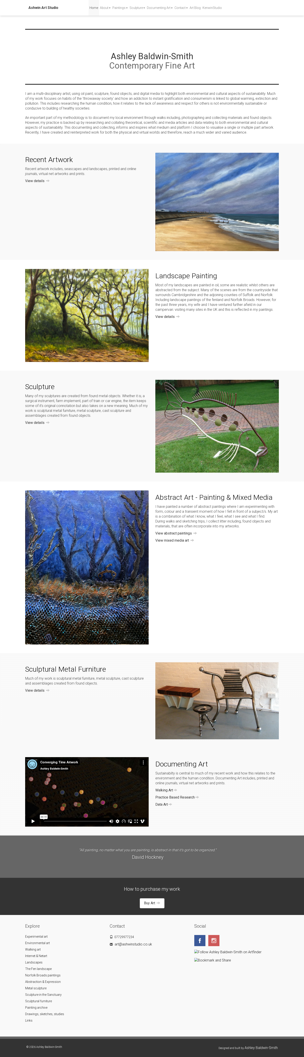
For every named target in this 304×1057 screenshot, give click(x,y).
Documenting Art (158, 8)
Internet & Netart (36, 956)
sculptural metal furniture (56, 411)
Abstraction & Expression (43, 982)
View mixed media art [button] (172, 540)
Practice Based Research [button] (175, 797)
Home (93, 8)
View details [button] (35, 181)
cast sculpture (113, 411)
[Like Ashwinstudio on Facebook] (201, 940)
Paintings (119, 8)
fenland (217, 300)
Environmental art (37, 943)
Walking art (33, 949)
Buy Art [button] (150, 903)
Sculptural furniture (38, 1001)
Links (28, 1020)
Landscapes (34, 962)
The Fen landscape (38, 969)
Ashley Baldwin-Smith (261, 1048)
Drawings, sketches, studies (44, 1014)
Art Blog (195, 8)
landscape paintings (185, 300)
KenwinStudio (212, 8)
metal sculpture (89, 411)
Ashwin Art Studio (43, 8)
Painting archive (36, 1007)
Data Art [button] (161, 804)
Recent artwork (37, 169)
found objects (79, 415)
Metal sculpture (36, 988)
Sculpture (136, 8)
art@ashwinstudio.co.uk (133, 944)
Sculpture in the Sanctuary (43, 994)
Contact (180, 8)
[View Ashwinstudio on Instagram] (215, 940)
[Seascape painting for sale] (217, 202)
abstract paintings (212, 506)
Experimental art (36, 936)
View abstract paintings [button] (174, 533)
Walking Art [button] (164, 790)
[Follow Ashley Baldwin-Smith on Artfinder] (229, 952)
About (104, 8)
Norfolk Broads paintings (43, 975)
